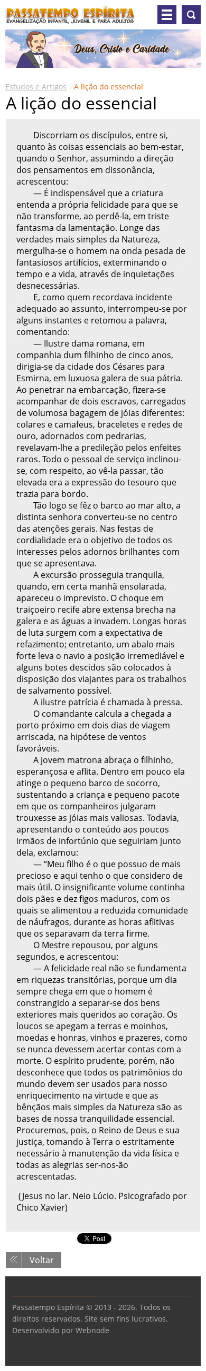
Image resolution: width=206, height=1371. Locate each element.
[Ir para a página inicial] (70, 19)
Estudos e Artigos (36, 87)
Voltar (42, 1260)
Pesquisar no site (191, 14)
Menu (166, 14)
